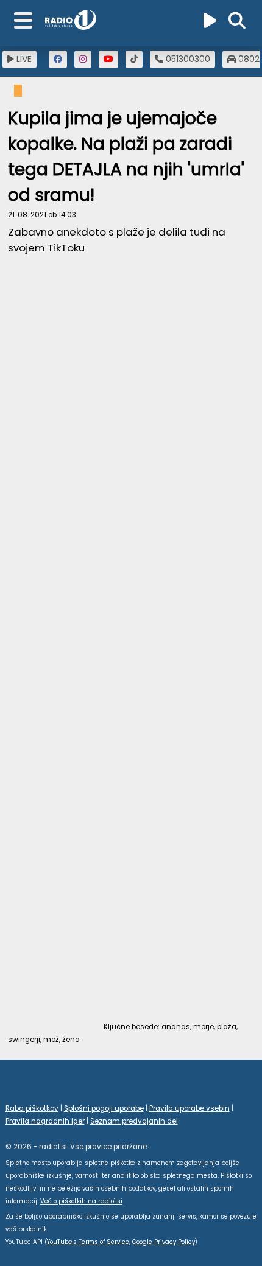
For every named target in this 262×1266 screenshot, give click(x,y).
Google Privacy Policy (163, 1242)
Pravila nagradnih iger (45, 1121)
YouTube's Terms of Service (88, 1242)
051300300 (186, 59)
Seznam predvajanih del (134, 1121)
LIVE (23, 59)
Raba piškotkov (31, 1108)
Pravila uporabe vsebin (189, 1108)
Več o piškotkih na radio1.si (81, 1201)
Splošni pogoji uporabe (104, 1108)
